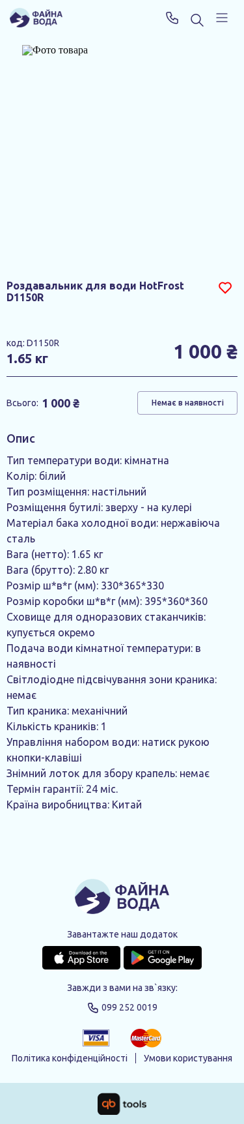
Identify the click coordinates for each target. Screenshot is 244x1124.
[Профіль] (222, 17)
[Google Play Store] (163, 957)
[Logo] (122, 897)
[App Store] (81, 957)
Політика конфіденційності (70, 1058)
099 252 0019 (172, 17)
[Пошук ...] (197, 21)
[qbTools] (122, 1103)
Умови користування (188, 1058)
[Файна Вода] (36, 17)
